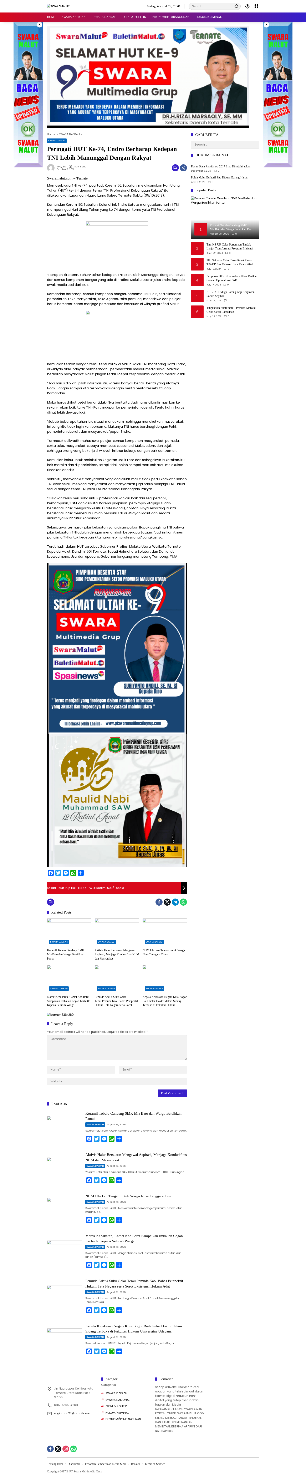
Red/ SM (61, 167)
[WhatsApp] (183, 902)
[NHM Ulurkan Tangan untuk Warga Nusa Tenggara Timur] (165, 932)
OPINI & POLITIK (116, 1406)
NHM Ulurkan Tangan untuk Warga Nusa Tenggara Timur (164, 952)
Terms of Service (155, 1464)
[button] (236, 6)
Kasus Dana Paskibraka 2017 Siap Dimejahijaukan (220, 166)
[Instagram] (65, 1449)
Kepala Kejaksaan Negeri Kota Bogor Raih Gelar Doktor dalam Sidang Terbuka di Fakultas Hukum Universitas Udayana (165, 1001)
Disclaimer (74, 1464)
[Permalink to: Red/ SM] (52, 168)
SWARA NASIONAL (118, 1400)
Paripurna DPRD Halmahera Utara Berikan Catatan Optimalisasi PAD (231, 278)
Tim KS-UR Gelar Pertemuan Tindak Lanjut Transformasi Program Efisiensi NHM (229, 247)
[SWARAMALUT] (58, 6)
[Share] (183, 167)
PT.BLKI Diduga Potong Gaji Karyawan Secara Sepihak (230, 294)
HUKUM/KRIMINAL (117, 1413)
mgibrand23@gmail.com (72, 1413)
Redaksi (135, 1464)
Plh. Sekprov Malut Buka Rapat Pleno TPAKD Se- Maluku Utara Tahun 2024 (229, 262)
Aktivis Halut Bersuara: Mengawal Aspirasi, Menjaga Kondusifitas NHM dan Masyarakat (117, 954)
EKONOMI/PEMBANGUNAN (123, 1419)
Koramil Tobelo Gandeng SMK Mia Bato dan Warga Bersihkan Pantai (65, 954)
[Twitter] (167, 902)
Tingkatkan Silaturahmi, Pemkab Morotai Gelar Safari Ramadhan (231, 310)
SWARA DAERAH (57, 140)
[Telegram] (175, 902)
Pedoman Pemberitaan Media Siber (105, 1464)
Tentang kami (55, 1464)
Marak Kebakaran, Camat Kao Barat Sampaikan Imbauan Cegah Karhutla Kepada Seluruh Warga (68, 1001)
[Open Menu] (256, 6)
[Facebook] (159, 902)
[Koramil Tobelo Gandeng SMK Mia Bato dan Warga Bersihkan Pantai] (69, 932)
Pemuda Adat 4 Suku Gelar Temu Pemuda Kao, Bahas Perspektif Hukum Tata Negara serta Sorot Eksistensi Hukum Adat (116, 1001)
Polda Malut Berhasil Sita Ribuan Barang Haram (219, 177)
